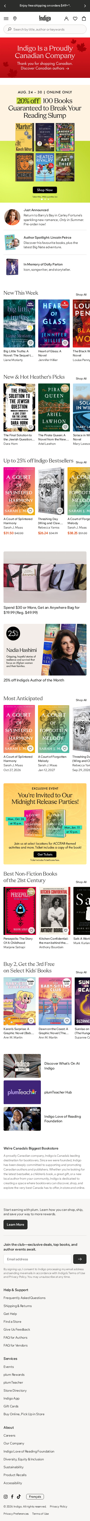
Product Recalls (14, 1475)
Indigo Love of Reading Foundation (28, 1451)
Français (35, 1497)
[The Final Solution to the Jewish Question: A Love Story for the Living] (19, 407)
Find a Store (12, 1321)
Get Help (10, 1314)
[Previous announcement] (5, 6)
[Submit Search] (9, 29)
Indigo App (11, 1398)
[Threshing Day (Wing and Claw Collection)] (51, 491)
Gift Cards (10, 1406)
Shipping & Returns (17, 1306)
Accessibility (12, 1483)
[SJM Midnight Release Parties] (45, 823)
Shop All (81, 294)
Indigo (18, 1506)
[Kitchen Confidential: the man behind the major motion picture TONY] (55, 911)
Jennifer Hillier (48, 360)
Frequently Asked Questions (24, 1298)
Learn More (15, 1224)
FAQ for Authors (15, 1337)
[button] (6, 18)
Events (8, 1367)
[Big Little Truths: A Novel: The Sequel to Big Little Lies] (19, 323)
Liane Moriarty (13, 360)
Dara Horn (10, 444)
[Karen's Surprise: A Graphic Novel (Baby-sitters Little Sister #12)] (19, 1001)
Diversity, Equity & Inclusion (23, 1459)
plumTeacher (13, 1382)
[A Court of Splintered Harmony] (19, 491)
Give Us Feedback (16, 1329)
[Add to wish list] (30, 343)
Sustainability (13, 1467)
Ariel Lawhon (47, 444)
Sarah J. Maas (13, 527)
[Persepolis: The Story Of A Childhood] (19, 911)
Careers (9, 1435)
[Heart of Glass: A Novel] (54, 323)
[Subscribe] (80, 1259)
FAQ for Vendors (15, 1345)
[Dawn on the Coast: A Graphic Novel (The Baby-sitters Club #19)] (55, 1001)
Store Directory (15, 1390)
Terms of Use (40, 1513)
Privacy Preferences (16, 1513)
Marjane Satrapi (14, 947)
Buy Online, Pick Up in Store (24, 1414)
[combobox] (48, 29)
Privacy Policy (58, 1506)
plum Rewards (13, 1374)
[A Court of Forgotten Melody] (53, 729)
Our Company (13, 1443)
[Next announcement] (85, 6)
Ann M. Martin (12, 1037)
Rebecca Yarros (48, 527)
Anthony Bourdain (51, 947)
